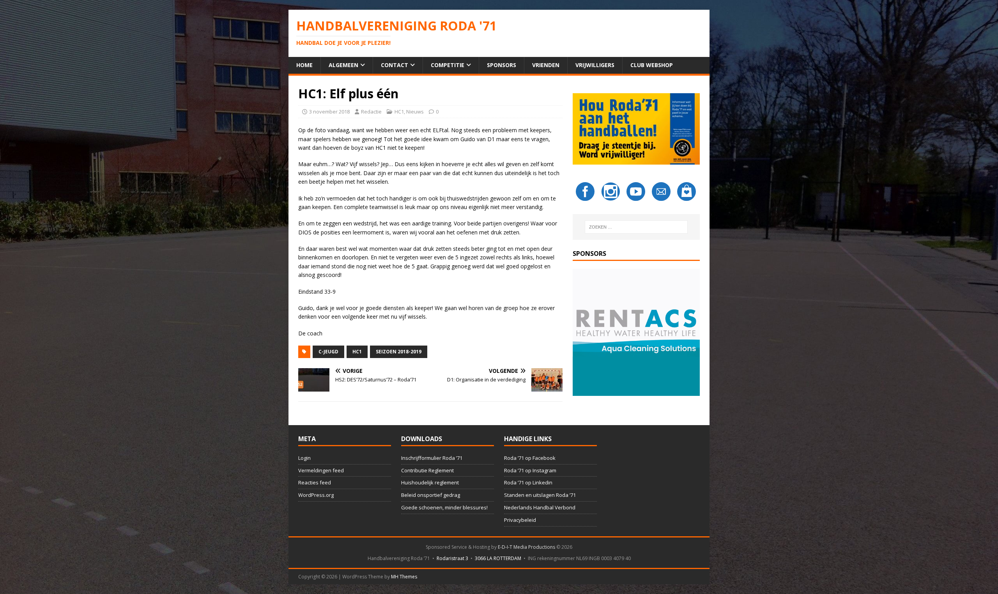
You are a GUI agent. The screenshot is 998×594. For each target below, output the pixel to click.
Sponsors (501, 65)
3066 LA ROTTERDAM (498, 558)
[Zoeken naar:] (636, 227)
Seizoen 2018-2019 (398, 351)
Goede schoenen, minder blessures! (444, 507)
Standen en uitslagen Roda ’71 (540, 494)
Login (304, 457)
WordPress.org (316, 494)
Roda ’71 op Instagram (530, 470)
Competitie (447, 65)
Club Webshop (651, 65)
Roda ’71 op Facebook (530, 457)
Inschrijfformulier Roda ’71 (431, 457)
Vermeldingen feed (321, 470)
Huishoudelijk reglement (430, 482)
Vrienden (545, 65)
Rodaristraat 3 (452, 558)
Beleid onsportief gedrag (430, 494)
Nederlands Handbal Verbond (539, 507)
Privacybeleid (520, 519)
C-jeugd (328, 351)
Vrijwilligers (594, 65)
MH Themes (404, 576)
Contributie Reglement (427, 470)
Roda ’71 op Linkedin (528, 482)
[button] (636, 332)
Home (304, 65)
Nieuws (415, 111)
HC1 (399, 111)
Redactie (371, 111)
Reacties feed (314, 482)
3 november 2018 (329, 111)
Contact (394, 65)
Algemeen (343, 65)
